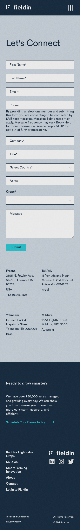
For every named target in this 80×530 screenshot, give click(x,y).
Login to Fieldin (17, 489)
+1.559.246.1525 (16, 294)
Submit (16, 247)
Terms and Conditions (17, 517)
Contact (12, 483)
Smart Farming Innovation (16, 469)
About (10, 477)
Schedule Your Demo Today (25, 422)
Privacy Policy (13, 522)
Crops (11, 191)
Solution (12, 462)
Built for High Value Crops (19, 454)
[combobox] (13, 167)
